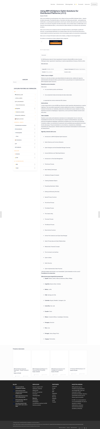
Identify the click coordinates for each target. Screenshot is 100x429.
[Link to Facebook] (83, 427)
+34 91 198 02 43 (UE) (16, 422)
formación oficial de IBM (67, 59)
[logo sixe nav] (7, 4)
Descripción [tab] (43, 55)
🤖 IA (25, 143)
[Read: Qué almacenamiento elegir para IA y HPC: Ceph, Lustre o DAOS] (14, 404)
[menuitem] (53, 4)
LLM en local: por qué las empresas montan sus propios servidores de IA (21, 392)
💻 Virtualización (25, 147)
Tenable (54, 402)
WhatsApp (29, 422)
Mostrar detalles (44, 374)
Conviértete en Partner (33, 426)
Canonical (54, 386)
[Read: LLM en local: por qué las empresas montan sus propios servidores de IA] (14, 391)
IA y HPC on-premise (37, 392)
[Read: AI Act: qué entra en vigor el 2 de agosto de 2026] (14, 400)
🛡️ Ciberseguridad (25, 132)
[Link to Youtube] (84, 427)
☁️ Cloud (25, 136)
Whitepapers (35, 401)
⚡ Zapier (25, 167)
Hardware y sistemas (37, 388)
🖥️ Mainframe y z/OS (19, 94)
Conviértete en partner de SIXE (40, 403)
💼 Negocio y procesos (19, 118)
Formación (35, 393)
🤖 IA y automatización (19, 101)
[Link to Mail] (86, 427)
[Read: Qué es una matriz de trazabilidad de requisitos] (14, 387)
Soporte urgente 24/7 (38, 387)
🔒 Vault (25, 157)
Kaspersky (54, 393)
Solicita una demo (37, 405)
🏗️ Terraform (25, 154)
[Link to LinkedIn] (79, 427)
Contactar (38, 426)
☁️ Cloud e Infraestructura (20, 104)
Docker (53, 388)
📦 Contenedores (25, 140)
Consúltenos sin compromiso (48, 273)
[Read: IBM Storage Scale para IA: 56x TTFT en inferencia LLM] (14, 396)
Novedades (35, 400)
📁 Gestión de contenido (19, 112)
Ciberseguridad (36, 395)
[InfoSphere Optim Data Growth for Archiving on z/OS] (99, 214)
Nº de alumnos (55, 41)
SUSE (53, 400)
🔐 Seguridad (25, 108)
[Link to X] (81, 427)
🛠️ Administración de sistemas (25, 125)
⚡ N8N (25, 164)
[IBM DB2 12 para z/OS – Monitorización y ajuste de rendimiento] (1, 214)
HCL (53, 390)
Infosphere (47, 49)
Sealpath (54, 398)
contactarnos (49, 38)
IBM (53, 391)
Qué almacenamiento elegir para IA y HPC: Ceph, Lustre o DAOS (21, 405)
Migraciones (35, 390)
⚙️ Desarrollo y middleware (20, 115)
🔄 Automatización (25, 129)
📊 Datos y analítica (18, 98)
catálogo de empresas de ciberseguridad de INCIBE (76, 424)
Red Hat (54, 396)
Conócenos (28, 426)
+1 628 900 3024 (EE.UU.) (23, 422)
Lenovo (54, 395)
